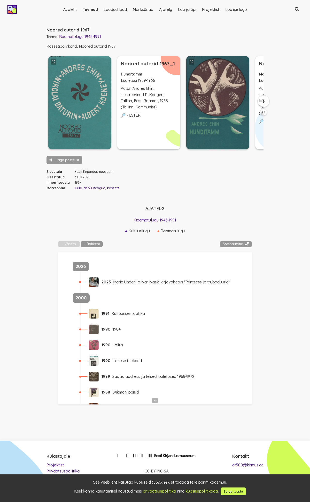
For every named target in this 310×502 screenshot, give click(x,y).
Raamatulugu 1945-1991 (80, 36)
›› (263, 111)
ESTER (134, 115)
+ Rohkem (92, 244)
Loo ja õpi (187, 9)
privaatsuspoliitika (159, 491)
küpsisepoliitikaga (202, 491)
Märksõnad (143, 9)
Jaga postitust (67, 160)
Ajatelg (165, 9)
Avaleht (70, 9)
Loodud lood (115, 9)
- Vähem (69, 244)
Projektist (210, 9)
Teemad (90, 9)
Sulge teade (233, 491)
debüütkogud (94, 188)
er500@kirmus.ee (248, 465)
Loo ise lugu (236, 9)
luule (78, 188)
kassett (113, 188)
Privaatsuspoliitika (63, 471)
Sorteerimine (233, 244)
